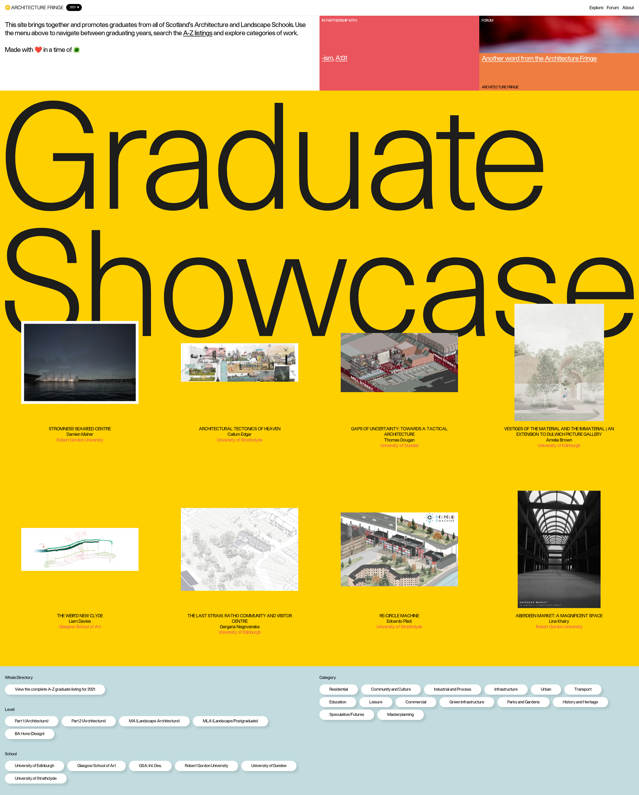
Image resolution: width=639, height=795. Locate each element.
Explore (596, 7)
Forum (613, 7)
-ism (327, 58)
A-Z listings (197, 33)
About (628, 7)
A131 (341, 58)
